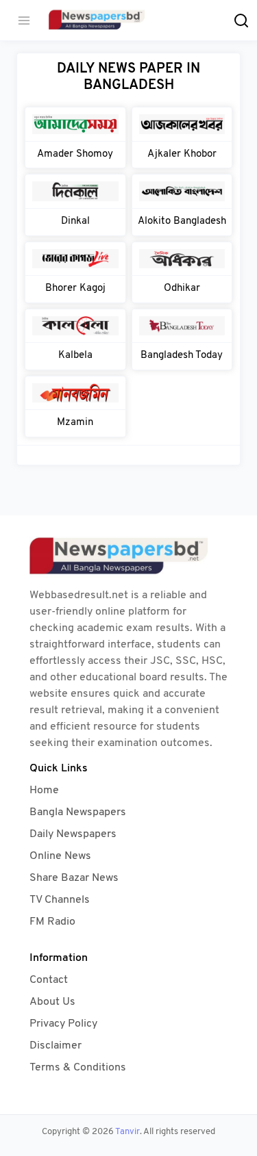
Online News (60, 856)
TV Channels (59, 900)
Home (44, 790)
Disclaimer (55, 1045)
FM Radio (52, 921)
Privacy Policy (63, 1023)
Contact (48, 980)
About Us (52, 1002)
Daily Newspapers (73, 834)
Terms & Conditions (77, 1067)
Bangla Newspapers (77, 812)
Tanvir (127, 1131)
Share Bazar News (74, 878)
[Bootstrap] (128, 557)
